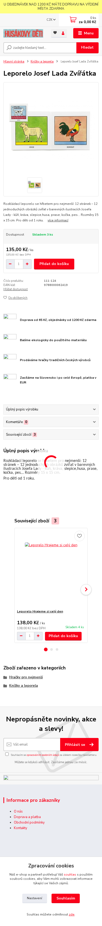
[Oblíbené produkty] (55, 33)
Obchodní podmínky (29, 822)
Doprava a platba (27, 817)
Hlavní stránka (13, 62)
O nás (18, 811)
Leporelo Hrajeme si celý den (40, 611)
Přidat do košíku (54, 263)
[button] (46, 649)
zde (72, 914)
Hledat (87, 47)
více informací (58, 220)
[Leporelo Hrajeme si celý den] (51, 568)
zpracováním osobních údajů (42, 755)
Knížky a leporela (42, 62)
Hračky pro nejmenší (26, 677)
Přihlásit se (75, 744)
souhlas (70, 874)
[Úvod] (23, 33)
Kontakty (20, 828)
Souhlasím (65, 898)
